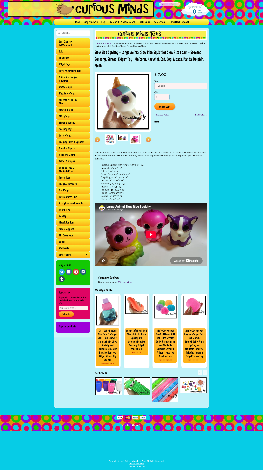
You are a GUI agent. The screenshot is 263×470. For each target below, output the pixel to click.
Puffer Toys (65, 135)
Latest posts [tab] (65, 254)
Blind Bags (64, 57)
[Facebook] (69, 272)
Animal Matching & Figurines (68, 78)
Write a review (125, 282)
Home (77, 22)
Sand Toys (64, 190)
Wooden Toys (65, 87)
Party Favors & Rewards (71, 203)
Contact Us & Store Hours (122, 22)
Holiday (62, 216)
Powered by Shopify (136, 466)
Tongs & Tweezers (68, 184)
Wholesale (64, 248)
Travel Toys (64, 177)
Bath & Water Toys (68, 197)
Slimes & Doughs (67, 122)
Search (125, 425)
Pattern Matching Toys (70, 70)
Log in (163, 4)
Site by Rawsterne (136, 464)
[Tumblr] (62, 279)
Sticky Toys (64, 116)
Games (62, 241)
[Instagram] (83, 272)
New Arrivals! (160, 22)
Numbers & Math (67, 154)
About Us (137, 425)
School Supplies (66, 229)
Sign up (174, 4)
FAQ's (104, 22)
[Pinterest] (76, 272)
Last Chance (144, 22)
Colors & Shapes (67, 161)
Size (156, 81)
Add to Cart (164, 106)
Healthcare (64, 209)
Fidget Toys (64, 64)
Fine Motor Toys (67, 93)
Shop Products (91, 22)
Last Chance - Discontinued (65, 43)
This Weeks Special (180, 22)
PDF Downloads (66, 235)
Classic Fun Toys (66, 222)
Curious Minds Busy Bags (135, 461)
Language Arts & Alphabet (71, 142)
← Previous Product (161, 115)
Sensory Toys (65, 129)
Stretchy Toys (66, 110)
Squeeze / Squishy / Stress (69, 101)
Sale (61, 51)
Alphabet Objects (67, 148)
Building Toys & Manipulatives (66, 169)
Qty (156, 92)
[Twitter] (62, 272)
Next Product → (201, 115)
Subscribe (66, 314)
